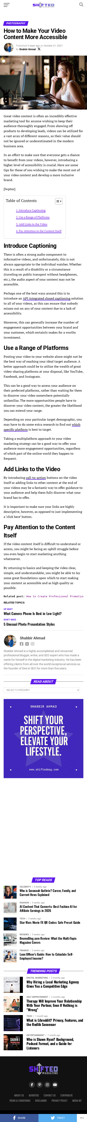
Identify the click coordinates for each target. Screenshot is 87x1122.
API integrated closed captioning (46, 298)
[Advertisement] (43, 827)
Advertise (34, 1095)
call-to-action (36, 477)
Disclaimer (41, 1100)
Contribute (66, 1095)
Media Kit (77, 1100)
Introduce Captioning (32, 210)
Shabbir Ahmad (27, 49)
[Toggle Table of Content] (57, 201)
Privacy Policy (59, 1100)
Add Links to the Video (33, 224)
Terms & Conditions (19, 1100)
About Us (19, 1095)
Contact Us (50, 1095)
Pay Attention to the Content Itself (40, 231)
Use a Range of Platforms (34, 217)
